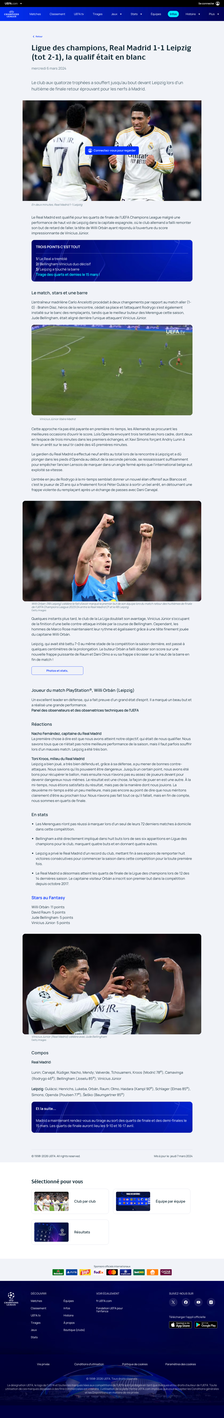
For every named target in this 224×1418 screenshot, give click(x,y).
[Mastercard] (112, 1272)
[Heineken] (58, 1272)
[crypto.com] (125, 1272)
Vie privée (43, 1364)
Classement (38, 1308)
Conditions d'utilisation (89, 1364)
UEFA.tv (36, 1315)
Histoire (69, 1315)
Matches (36, 1301)
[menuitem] (35, 14)
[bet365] (139, 1272)
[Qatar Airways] (166, 1272)
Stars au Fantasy (48, 897)
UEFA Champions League (11, 14)
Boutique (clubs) (74, 1330)
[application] (111, 370)
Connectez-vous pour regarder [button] (115, 150)
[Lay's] (85, 1272)
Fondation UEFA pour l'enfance (109, 1309)
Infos (67, 1308)
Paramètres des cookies (180, 1364)
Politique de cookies (135, 1364)
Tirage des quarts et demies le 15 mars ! (68, 274)
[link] (35, 14)
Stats (34, 1337)
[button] (116, 14)
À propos (69, 1323)
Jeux (34, 1330)
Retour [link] (39, 36)
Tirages (35, 1323)
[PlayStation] (71, 1272)
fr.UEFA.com (104, 1301)
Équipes (69, 1301)
